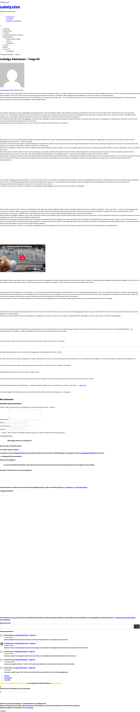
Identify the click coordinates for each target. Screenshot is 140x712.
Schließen (3, 711)
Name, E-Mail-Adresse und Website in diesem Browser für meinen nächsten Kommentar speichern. (33, 433)
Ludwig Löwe (10, 7)
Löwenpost (82, 385)
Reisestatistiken (8, 37)
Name (2, 423)
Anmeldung (10, 51)
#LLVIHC (6, 45)
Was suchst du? (5, 623)
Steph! (57, 93)
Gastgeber (9, 43)
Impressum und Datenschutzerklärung (13, 683)
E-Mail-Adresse (5, 426)
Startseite (6, 29)
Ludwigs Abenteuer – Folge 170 (24, 660)
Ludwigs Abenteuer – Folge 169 (24, 668)
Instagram (8, 678)
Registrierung (7, 31)
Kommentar (4, 419)
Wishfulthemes (56, 683)
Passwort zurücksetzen (13, 21)
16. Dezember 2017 (17, 90)
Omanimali (16, 618)
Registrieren (10, 17)
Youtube (7, 680)
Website (2, 429)
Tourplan (6, 33)
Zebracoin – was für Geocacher (76, 487)
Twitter (6, 676)
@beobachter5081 (88, 453)
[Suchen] (137, 626)
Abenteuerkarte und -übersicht (13, 35)
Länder (8, 41)
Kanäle (5, 47)
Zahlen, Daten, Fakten (13, 39)
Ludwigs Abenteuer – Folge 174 (25, 635)
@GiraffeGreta (20, 453)
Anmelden (9, 19)
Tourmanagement (6, 90)
